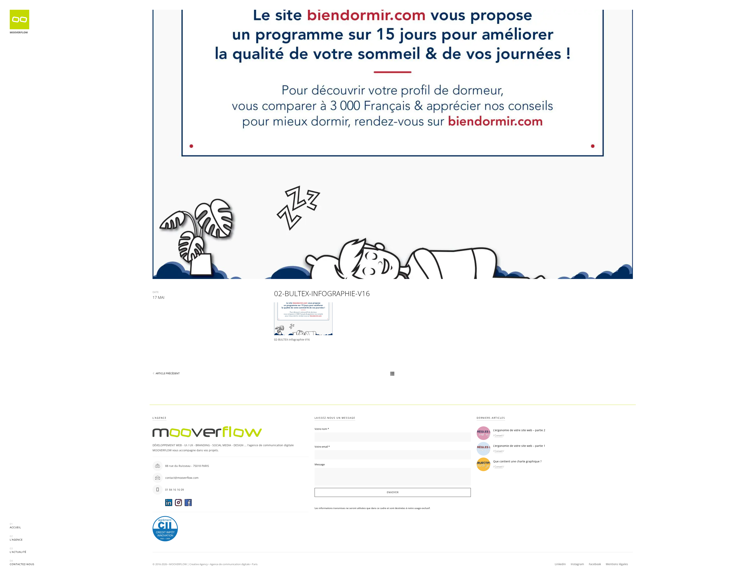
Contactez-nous (22, 562)
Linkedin (560, 564)
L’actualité (18, 550)
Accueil (15, 525)
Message (320, 464)
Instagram (577, 564)
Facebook (595, 564)
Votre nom (322, 429)
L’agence (16, 538)
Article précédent (168, 373)
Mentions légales (617, 564)
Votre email (322, 446)
